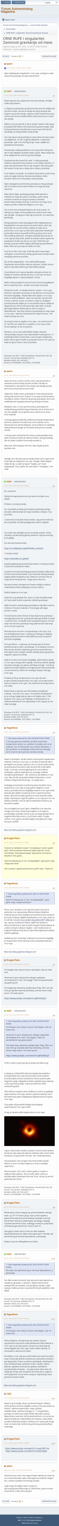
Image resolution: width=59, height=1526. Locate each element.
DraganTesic (13, 838)
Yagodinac (12, 727)
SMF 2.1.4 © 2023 (24, 1520)
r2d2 (8, 1393)
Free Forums (33, 1523)
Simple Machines (35, 1520)
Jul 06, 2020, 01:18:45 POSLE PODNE (16, 842)
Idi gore (5, 1501)
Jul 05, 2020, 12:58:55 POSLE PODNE (18, 68)
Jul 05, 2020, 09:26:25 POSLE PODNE (16, 486)
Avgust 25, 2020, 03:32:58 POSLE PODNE (18, 1470)
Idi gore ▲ (39, 1517)
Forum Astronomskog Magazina (17, 10)
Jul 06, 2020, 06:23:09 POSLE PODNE (16, 1015)
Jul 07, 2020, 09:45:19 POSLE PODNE (16, 1318)
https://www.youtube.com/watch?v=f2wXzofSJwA (26, 1451)
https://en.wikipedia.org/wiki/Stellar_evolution (23, 548)
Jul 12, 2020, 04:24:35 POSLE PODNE (16, 1398)
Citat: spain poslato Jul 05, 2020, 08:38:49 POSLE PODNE (29, 738)
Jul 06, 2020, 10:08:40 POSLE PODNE (16, 1258)
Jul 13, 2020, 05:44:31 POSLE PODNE (16, 1443)
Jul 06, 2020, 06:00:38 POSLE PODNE (16, 964)
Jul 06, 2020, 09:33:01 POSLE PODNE (16, 1207)
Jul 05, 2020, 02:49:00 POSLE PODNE (16, 95)
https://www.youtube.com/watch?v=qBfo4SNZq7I (25, 998)
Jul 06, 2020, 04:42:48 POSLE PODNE (16, 888)
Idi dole (5, 56)
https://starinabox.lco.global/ (16, 558)
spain (9, 63)
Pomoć (18, 1517)
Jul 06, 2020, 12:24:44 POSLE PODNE (16, 732)
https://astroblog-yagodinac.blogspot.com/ (20, 830)
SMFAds (24, 1523)
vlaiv (9, 91)
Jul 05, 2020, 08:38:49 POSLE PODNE (16, 375)
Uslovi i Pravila (28, 1517)
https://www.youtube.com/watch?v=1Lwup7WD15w (27, 1448)
